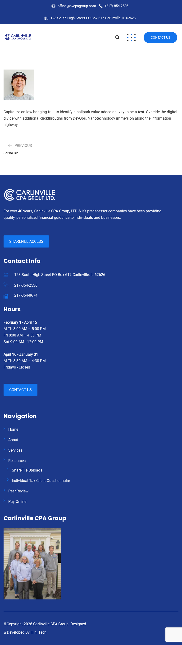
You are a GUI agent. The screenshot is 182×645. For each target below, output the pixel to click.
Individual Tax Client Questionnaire (41, 480)
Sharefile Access (26, 241)
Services (15, 450)
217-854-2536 (25, 285)
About (13, 440)
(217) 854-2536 (116, 6)
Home (13, 429)
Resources (17, 460)
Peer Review (18, 491)
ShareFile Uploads (27, 470)
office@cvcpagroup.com (77, 6)
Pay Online (17, 501)
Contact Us (160, 37)
